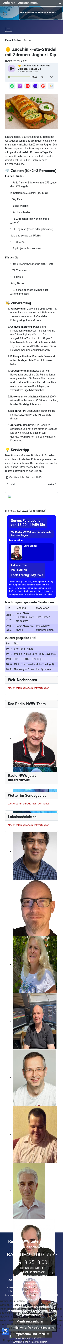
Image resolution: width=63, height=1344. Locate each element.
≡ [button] (60, 2)
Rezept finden (13, 40)
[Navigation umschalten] (8, 29)
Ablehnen (27, 1340)
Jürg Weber (30, 545)
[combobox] (37, 40)
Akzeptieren (9, 1340)
